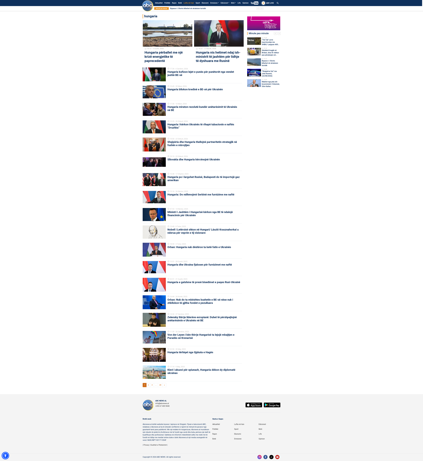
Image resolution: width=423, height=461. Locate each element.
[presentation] (276, 33)
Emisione (214, 3)
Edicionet (224, 3)
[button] (5, 455)
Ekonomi (205, 3)
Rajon (174, 3)
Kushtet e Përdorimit (159, 445)
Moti (233, 3)
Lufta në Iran (189, 3)
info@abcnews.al (162, 403)
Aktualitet (159, 3)
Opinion (245, 3)
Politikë (167, 3)
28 (160, 385)
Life (239, 3)
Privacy (146, 445)
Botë (180, 3)
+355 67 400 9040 (162, 406)
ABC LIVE (270, 3)
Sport (198, 3)
